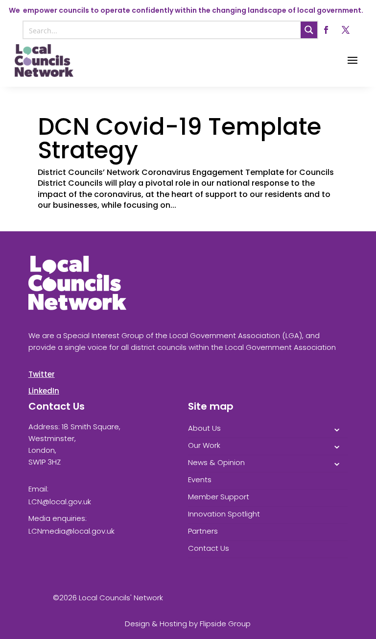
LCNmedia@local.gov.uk (71, 531)
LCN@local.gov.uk (59, 501)
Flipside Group (225, 623)
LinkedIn (43, 391)
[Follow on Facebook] (326, 30)
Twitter (41, 374)
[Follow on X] (345, 30)
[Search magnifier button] (309, 30)
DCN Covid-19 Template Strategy (179, 138)
